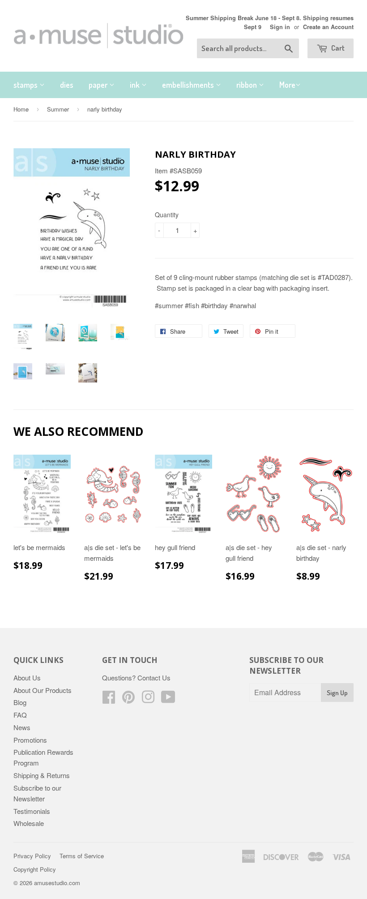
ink (135, 85)
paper (99, 85)
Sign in (280, 27)
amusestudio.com (57, 882)
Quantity (167, 214)
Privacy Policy (32, 856)
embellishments (189, 85)
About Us (27, 677)
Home (21, 109)
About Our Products (42, 690)
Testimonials (31, 811)
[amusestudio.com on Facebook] (108, 699)
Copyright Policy (34, 869)
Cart (337, 47)
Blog (19, 702)
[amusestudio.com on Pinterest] (128, 699)
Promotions (30, 739)
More (287, 85)
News (21, 727)
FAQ (20, 714)
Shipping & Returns (41, 775)
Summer (58, 109)
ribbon (247, 85)
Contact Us (154, 677)
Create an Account (328, 27)
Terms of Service (82, 856)
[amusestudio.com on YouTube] (168, 699)
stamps (26, 85)
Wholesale (28, 823)
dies (66, 85)
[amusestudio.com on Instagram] (148, 699)
